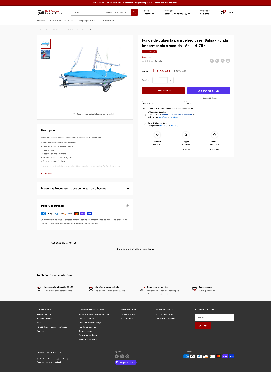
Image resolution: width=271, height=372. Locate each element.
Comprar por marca (86, 20)
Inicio (39, 30)
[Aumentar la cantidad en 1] (170, 80)
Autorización (108, 20)
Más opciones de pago (208, 98)
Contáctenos (127, 318)
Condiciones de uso (165, 314)
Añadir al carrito (163, 91)
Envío (39, 322)
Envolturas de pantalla (88, 339)
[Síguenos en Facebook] (117, 356)
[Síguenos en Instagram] (127, 356)
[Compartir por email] (228, 61)
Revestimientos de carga (90, 322)
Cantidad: (146, 80)
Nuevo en (41, 20)
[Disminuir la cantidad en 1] (156, 80)
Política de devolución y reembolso (52, 327)
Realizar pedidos (44, 314)
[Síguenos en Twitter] (122, 356)
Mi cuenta (204, 13)
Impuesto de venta (45, 318)
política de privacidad (165, 318)
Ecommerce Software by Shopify (49, 362)
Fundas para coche (87, 327)
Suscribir (203, 326)
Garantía (40, 331)
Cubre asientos (85, 331)
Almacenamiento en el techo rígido (94, 314)
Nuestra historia (128, 314)
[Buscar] (134, 12)
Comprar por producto (60, 20)
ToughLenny (146, 57)
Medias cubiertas (86, 318)
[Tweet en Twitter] (223, 61)
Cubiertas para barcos (88, 335)
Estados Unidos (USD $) (47, 352)
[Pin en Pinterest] (217, 61)
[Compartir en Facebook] (212, 61)
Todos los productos (52, 30)
